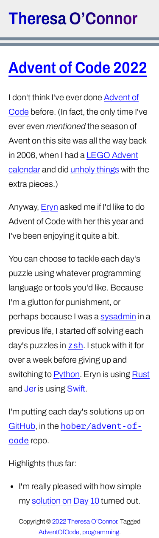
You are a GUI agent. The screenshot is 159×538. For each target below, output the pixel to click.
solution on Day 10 (65, 500)
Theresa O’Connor (72, 18)
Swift (76, 388)
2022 (59, 521)
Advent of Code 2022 (77, 67)
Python (66, 374)
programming (100, 532)
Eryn (49, 206)
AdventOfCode (59, 532)
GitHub (21, 426)
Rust (141, 374)
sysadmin (118, 316)
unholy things (94, 169)
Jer (30, 388)
